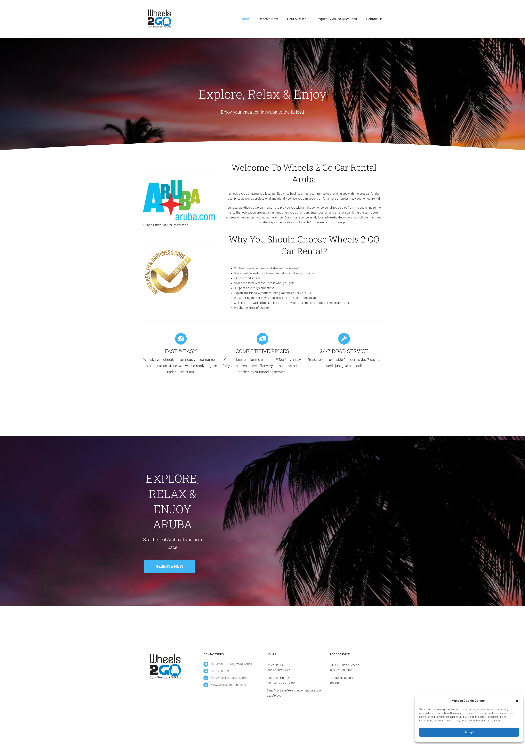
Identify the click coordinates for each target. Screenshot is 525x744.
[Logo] (159, 7)
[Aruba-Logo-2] (179, 178)
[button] (517, 701)
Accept (469, 732)
